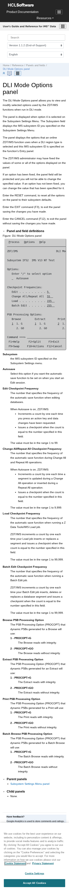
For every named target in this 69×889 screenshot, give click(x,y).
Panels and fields (35, 65)
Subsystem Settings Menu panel (29, 783)
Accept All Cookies (34, 883)
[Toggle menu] (62, 26)
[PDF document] (10, 73)
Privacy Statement (43, 863)
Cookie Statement (15, 863)
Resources (44, 18)
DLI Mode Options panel (16, 69)
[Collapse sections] (4, 73)
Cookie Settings (34, 873)
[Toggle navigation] (59, 12)
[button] (4, 231)
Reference (17, 65)
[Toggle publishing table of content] (17, 73)
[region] (34, 856)
